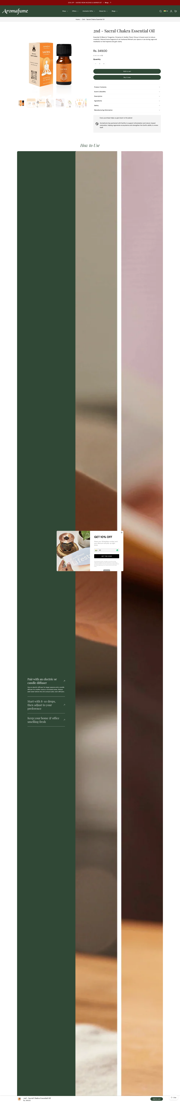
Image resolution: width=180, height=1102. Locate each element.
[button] (96, 550)
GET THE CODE (106, 556)
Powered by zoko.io (107, 570)
